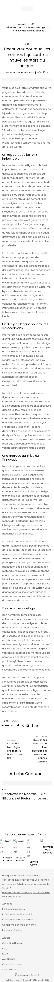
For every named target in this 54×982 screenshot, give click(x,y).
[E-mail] (37, 725)
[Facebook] (18, 725)
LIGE (32, 24)
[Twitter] (22, 725)
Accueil (22, 24)
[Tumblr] (32, 725)
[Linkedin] (27, 725)
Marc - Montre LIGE (18, 72)
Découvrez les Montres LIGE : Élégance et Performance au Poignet (24, 798)
